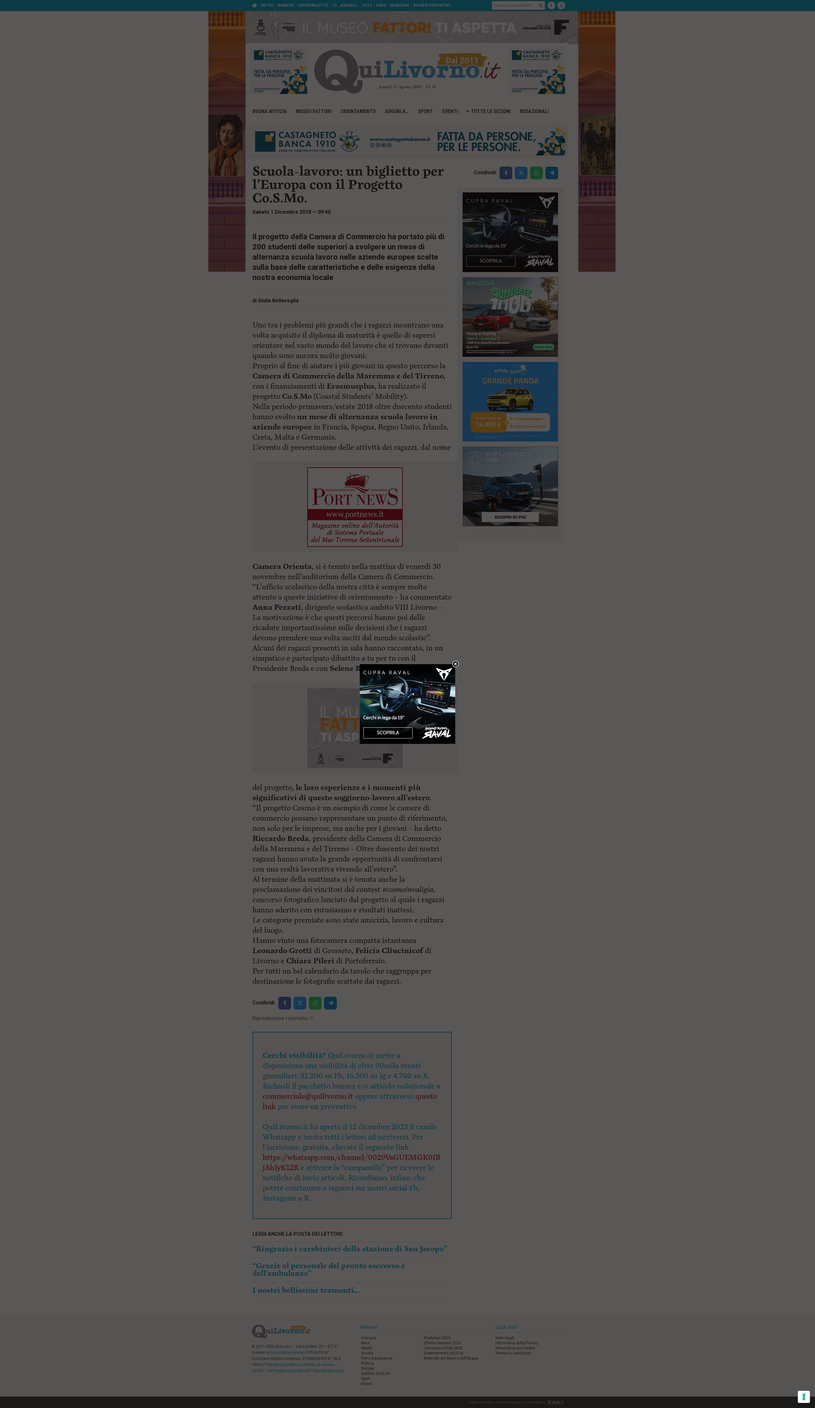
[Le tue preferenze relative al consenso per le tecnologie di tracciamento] (804, 1397)
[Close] (455, 664)
